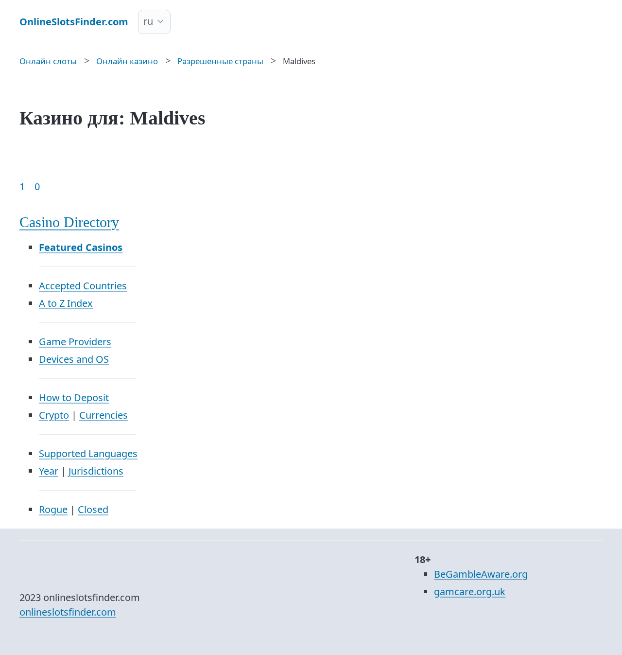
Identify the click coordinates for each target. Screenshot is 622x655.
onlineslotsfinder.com (67, 612)
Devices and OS (74, 359)
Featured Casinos (80, 247)
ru (148, 21)
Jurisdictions (96, 471)
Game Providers (75, 341)
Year (48, 471)
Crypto (54, 415)
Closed (93, 509)
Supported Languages (88, 453)
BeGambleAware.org (481, 574)
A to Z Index (66, 303)
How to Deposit (74, 397)
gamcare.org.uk (469, 591)
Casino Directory (69, 222)
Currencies (103, 415)
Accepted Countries (83, 285)
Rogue (53, 509)
